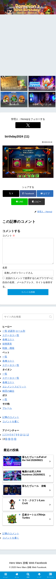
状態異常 (7, 344)
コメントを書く (10, 421)
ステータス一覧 (10, 335)
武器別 (11, 331)
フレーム (7, 408)
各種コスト (8, 339)
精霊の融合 (8, 391)
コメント (8, 235)
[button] (36, 201)
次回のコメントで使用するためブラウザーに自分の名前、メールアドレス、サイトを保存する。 (27, 282)
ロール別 (20, 331)
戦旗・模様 (8, 348)
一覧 (4, 331)
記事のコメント (10, 417)
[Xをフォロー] (28, 125)
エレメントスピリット (14, 386)
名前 (4, 267)
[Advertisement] (28, 45)
